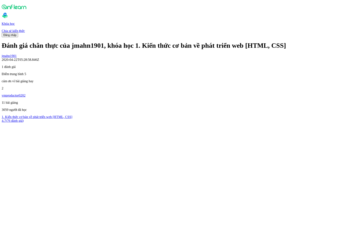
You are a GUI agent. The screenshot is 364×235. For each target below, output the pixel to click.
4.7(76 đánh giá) (13, 120)
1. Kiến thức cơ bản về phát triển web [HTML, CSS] (37, 117)
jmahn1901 (9, 56)
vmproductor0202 (13, 95)
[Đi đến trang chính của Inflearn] (182, 7)
